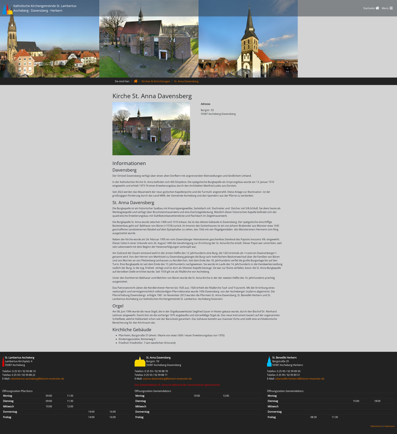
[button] (388, 8)
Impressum (389, 426)
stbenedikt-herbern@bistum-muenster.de (299, 378)
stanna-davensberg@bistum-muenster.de (167, 378)
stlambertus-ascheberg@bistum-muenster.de (37, 378)
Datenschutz (376, 426)
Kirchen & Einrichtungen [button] (156, 81)
